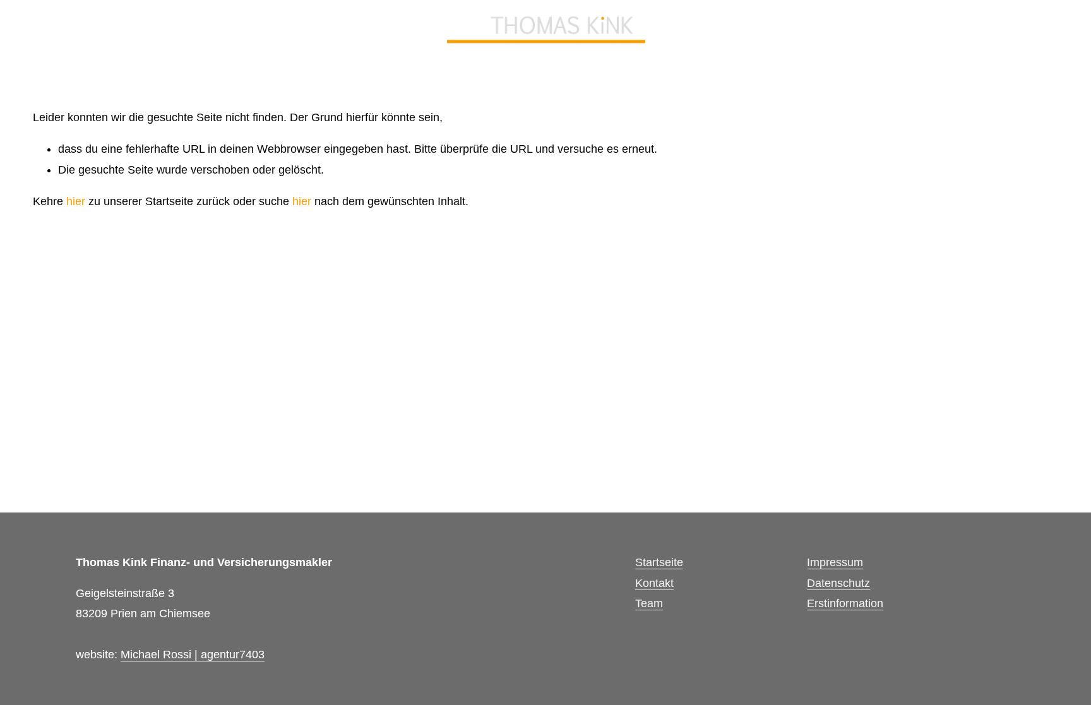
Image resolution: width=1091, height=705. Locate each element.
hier (75, 201)
